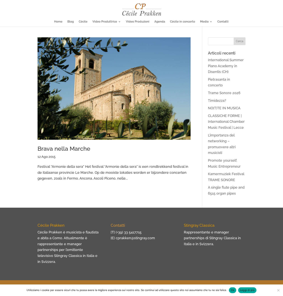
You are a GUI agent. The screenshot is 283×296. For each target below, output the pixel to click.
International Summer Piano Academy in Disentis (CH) (226, 66)
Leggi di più (247, 290)
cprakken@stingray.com (135, 238)
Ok (232, 290)
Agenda (159, 21)
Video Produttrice (104, 21)
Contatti (223, 21)
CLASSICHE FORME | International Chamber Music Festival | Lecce (226, 122)
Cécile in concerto (182, 21)
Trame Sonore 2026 (224, 93)
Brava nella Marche (64, 148)
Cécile (83, 21)
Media (204, 21)
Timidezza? (217, 101)
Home (58, 21)
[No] (278, 290)
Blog (70, 21)
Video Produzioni (137, 21)
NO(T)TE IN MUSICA (224, 108)
